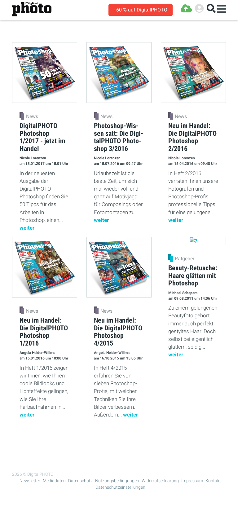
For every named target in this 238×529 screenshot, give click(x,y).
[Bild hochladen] (186, 8)
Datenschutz (80, 480)
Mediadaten (54, 480)
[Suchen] (211, 8)
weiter (27, 228)
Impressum (192, 480)
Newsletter (30, 480)
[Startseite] (31, 9)
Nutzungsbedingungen (117, 480)
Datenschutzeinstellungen (120, 487)
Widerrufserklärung (160, 480)
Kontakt (213, 480)
